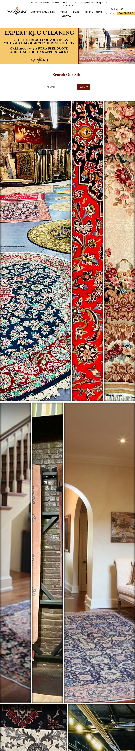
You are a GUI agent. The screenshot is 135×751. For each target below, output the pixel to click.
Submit (83, 87)
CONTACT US (126, 13)
